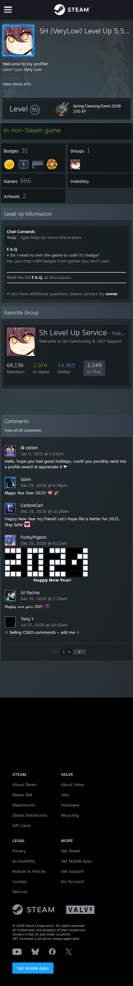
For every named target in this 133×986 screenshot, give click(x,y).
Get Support (72, 871)
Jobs (65, 794)
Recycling (70, 815)
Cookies (19, 881)
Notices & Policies (29, 871)
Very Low (32, 69)
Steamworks (23, 804)
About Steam (24, 784)
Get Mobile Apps (33, 968)
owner (112, 293)
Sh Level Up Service (73, 332)
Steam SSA (22, 794)
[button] (25, 108)
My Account (72, 881)
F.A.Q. (12, 249)
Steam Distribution (29, 815)
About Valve (72, 784)
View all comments (22, 430)
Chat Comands (21, 231)
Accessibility (23, 860)
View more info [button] (16, 83)
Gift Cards (21, 825)
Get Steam (70, 850)
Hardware (70, 804)
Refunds (20, 891)
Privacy (19, 850)
